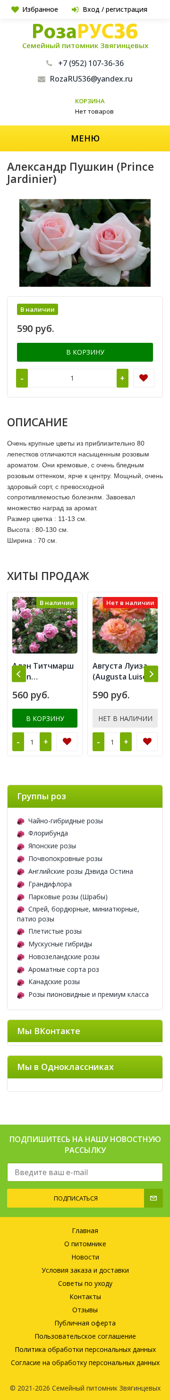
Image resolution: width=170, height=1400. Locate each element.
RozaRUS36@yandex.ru (91, 79)
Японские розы (52, 845)
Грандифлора (50, 883)
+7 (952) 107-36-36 (91, 63)
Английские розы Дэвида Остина (80, 871)
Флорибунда (48, 832)
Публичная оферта (85, 1322)
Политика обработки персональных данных (85, 1349)
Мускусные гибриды (60, 943)
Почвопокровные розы (65, 858)
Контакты (85, 1296)
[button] (19, 674)
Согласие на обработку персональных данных (85, 1362)
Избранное (40, 9)
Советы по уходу (85, 1283)
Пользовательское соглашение (85, 1336)
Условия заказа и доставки (85, 1270)
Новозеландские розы (64, 956)
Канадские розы (54, 981)
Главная (85, 1230)
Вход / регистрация (115, 9)
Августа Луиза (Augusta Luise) (121, 671)
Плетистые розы (55, 931)
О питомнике (85, 1243)
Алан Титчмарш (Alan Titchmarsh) (43, 671)
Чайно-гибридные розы (65, 820)
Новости (85, 1256)
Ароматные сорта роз (63, 969)
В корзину (85, 352)
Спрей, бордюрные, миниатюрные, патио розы (78, 913)
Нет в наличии (125, 718)
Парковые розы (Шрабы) (68, 896)
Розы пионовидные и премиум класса (88, 994)
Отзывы (85, 1309)
